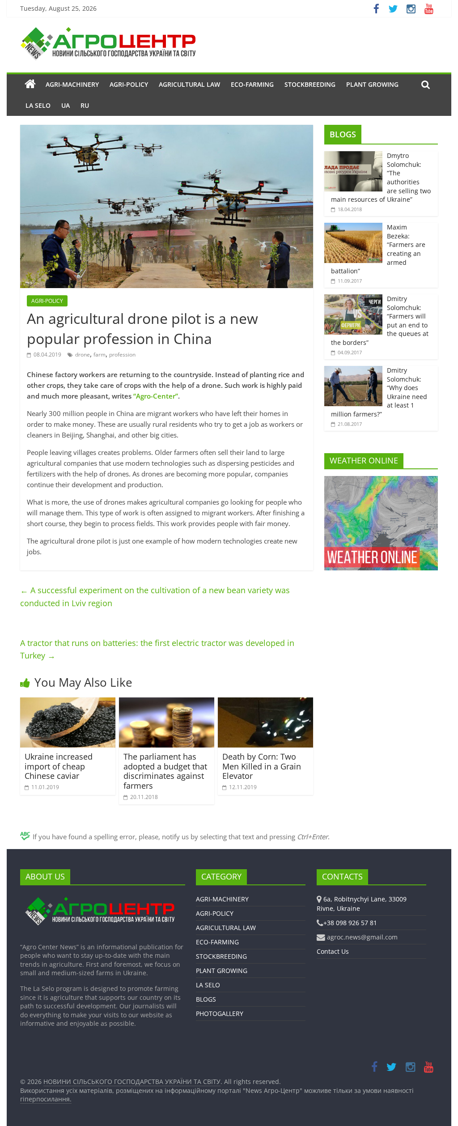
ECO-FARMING (252, 84)
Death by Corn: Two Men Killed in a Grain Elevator (261, 766)
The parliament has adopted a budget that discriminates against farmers (165, 771)
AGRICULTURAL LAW (189, 84)
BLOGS (343, 134)
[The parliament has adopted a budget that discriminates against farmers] (166, 703)
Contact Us (333, 951)
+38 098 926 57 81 (350, 922)
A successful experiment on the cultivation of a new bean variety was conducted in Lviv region (155, 596)
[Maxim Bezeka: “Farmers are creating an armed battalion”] (353, 227)
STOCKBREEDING (309, 84)
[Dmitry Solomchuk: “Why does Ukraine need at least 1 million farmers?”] (353, 370)
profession (122, 354)
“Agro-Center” (155, 395)
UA (65, 105)
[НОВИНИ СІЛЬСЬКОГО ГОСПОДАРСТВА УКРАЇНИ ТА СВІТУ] (107, 31)
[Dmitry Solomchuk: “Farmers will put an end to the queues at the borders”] (353, 299)
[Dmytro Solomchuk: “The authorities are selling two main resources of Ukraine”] (353, 156)
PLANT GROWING (372, 84)
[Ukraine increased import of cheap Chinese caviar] (67, 703)
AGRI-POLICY (129, 84)
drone (82, 354)
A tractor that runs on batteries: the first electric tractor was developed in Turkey (157, 649)
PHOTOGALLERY (219, 1013)
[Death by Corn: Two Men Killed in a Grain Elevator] (265, 703)
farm (99, 354)
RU (85, 105)
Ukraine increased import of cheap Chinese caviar (59, 766)
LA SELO (38, 105)
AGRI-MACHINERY (72, 84)
